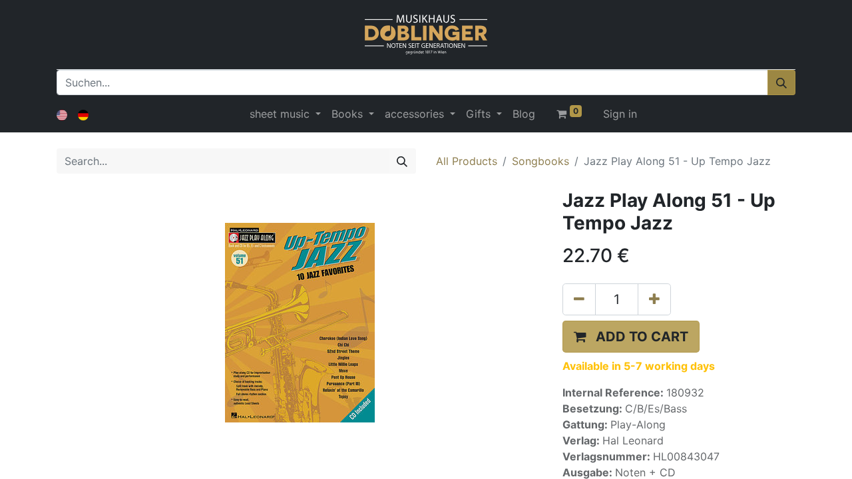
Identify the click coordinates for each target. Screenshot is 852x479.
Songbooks (540, 161)
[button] (631, 337)
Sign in (620, 113)
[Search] (402, 161)
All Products (466, 161)
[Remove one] (579, 299)
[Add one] (654, 299)
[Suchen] (781, 82)
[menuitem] (523, 113)
